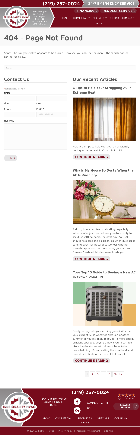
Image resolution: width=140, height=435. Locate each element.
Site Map (108, 431)
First (6, 103)
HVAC (65, 18)
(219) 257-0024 (61, 3)
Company (127, 18)
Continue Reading (90, 157)
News (98, 23)
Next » (118, 374)
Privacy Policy (65, 431)
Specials (114, 18)
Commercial (80, 18)
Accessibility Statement (88, 431)
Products (98, 18)
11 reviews (129, 398)
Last (38, 103)
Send (11, 158)
